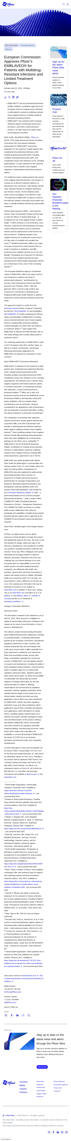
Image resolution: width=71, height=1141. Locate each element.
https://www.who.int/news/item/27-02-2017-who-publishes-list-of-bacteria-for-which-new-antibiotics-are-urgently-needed (23, 963)
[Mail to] (23, 1015)
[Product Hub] (58, 100)
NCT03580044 (10, 314)
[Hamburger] (68, 4)
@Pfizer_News (22, 596)
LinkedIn (34, 596)
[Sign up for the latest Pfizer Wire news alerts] (58, 52)
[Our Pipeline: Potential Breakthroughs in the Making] (58, 184)
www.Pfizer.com (10, 590)
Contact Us (57, 1091)
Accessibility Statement (61, 1084)
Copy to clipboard (13, 97)
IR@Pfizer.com (10, 1002)
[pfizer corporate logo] (8, 4)
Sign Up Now (43, 1067)
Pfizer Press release (11, 45)
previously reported (11, 308)
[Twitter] (6, 1015)
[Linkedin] (17, 1015)
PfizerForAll (40, 1081)
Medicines (8, 49)
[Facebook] (11, 1015)
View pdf (5, 97)
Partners (23, 1092)
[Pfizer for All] (58, 148)
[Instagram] (62, 1132)
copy (9, 97)
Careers (23, 1089)
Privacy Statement (59, 1081)
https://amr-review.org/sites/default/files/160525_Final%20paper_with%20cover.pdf (24, 811)
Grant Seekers (41, 1090)
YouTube (7, 599)
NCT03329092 (20, 311)
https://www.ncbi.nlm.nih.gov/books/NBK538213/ (22, 829)
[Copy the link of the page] (28, 1015)
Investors (23, 1082)
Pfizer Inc (35, 137)
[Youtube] (66, 1132)
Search (64, 4)
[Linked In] (57, 1132)
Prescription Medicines (28, 45)
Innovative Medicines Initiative (19, 493)
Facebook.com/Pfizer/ (12, 601)
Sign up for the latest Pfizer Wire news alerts (58, 67)
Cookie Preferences (6, 1139)
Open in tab (17, 97)
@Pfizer (7, 596)
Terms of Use (58, 1088)
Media (22, 1085)
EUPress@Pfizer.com (12, 992)
